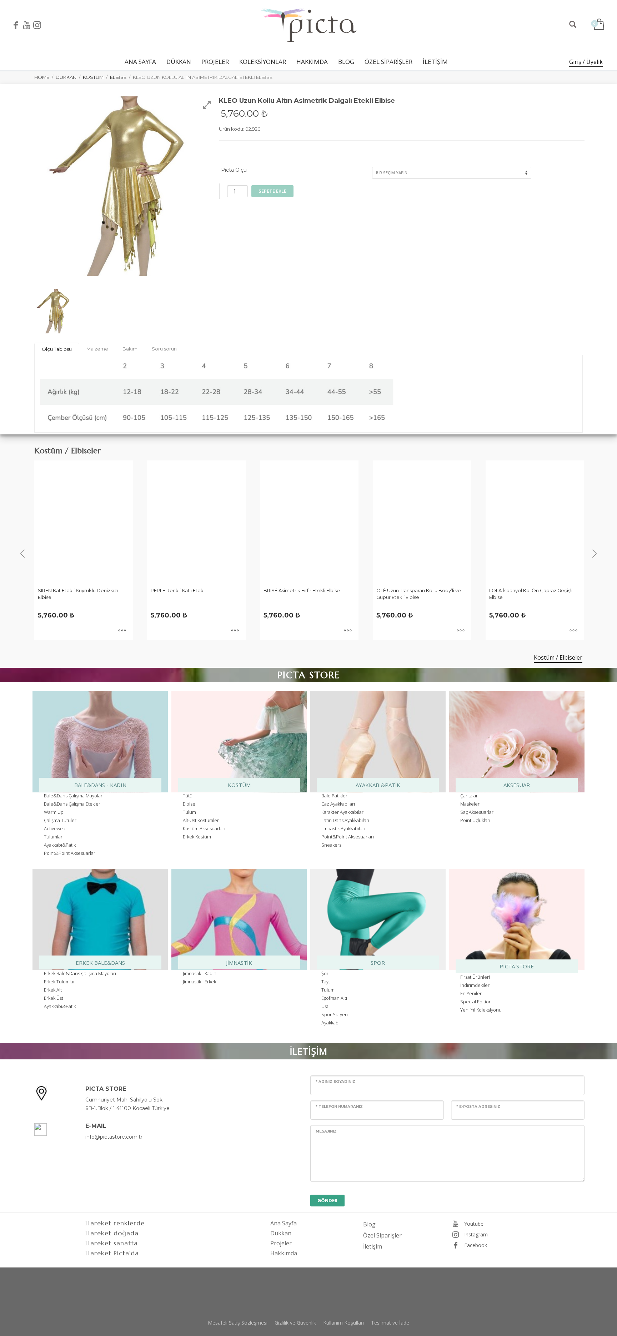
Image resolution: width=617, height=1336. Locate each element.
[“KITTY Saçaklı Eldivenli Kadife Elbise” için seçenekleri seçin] (573, 631)
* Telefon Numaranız (339, 1106)
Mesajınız (326, 1131)
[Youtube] (26, 25)
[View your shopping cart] (599, 25)
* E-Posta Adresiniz (478, 1106)
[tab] (56, 349)
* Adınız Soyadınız (335, 1081)
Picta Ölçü (234, 170)
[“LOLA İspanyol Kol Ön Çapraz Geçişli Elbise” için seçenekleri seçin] (460, 631)
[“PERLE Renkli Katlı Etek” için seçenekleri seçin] (122, 631)
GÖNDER (327, 1200)
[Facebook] (15, 25)
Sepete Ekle (272, 191)
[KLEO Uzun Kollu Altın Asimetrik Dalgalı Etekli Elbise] (54, 310)
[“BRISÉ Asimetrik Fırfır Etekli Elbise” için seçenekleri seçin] (235, 631)
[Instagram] (37, 25)
